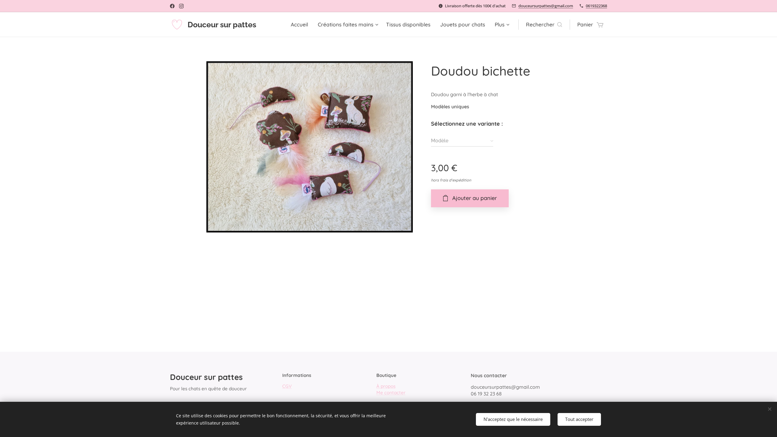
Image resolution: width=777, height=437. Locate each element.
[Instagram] (181, 6)
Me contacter (390, 392)
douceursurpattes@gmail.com (545, 5)
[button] (544, 24)
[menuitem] (301, 24)
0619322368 (596, 5)
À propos (385, 386)
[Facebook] (172, 6)
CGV (287, 386)
